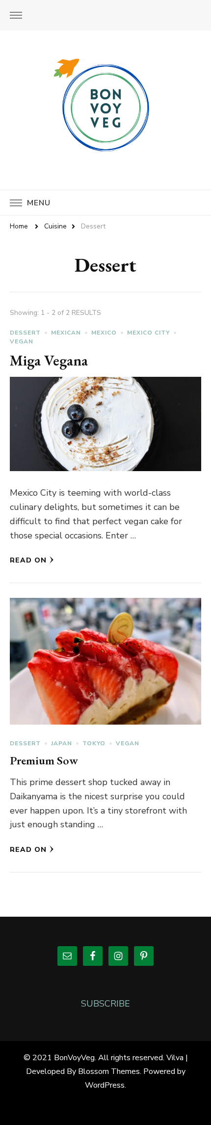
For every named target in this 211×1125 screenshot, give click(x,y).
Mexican (66, 333)
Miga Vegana (49, 360)
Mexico (104, 333)
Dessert (25, 333)
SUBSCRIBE (105, 1004)
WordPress (105, 1085)
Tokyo (94, 743)
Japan (61, 743)
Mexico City (148, 333)
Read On (28, 560)
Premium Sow (44, 760)
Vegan (21, 341)
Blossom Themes (109, 1071)
